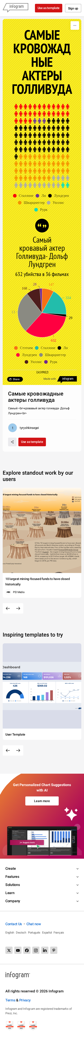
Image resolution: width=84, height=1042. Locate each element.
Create (10, 868)
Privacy (25, 1000)
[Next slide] (18, 608)
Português (34, 932)
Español (47, 932)
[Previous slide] (8, 608)
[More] (75, 25)
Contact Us (13, 924)
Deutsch (21, 932)
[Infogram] (15, 8)
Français (59, 932)
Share (16, 379)
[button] (24, 195)
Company (12, 901)
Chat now (33, 924)
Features (12, 876)
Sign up (73, 8)
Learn (10, 893)
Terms (10, 1000)
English (9, 932)
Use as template (49, 8)
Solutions (12, 885)
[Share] (12, 442)
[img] (42, 114)
